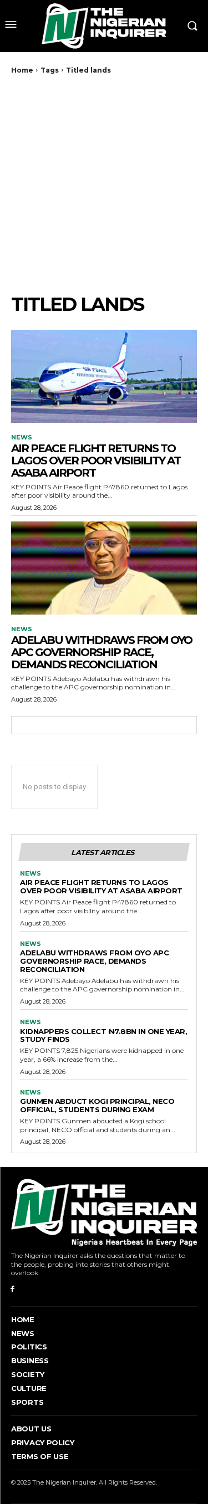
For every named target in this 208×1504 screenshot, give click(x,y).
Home (22, 70)
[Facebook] (12, 1289)
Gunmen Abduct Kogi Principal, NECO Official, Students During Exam (97, 1105)
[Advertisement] (104, 184)
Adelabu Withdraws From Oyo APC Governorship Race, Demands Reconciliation (101, 652)
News (21, 437)
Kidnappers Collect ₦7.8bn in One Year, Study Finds (103, 1035)
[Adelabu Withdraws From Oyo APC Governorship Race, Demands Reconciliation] (104, 568)
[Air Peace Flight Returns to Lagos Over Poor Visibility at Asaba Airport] (104, 376)
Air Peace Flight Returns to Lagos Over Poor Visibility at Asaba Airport (95, 460)
